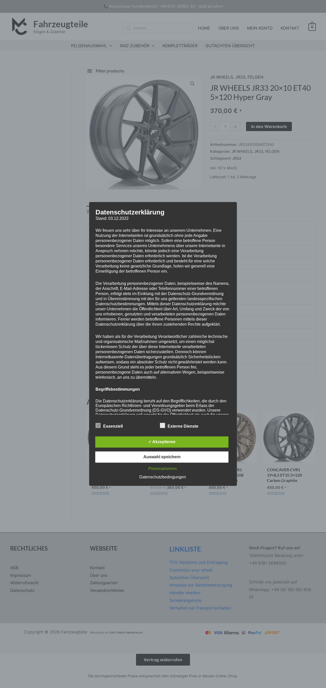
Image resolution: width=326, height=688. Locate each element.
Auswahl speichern (162, 457)
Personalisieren (162, 469)
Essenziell (113, 426)
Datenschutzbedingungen (162, 477)
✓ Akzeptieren (161, 442)
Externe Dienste (183, 426)
